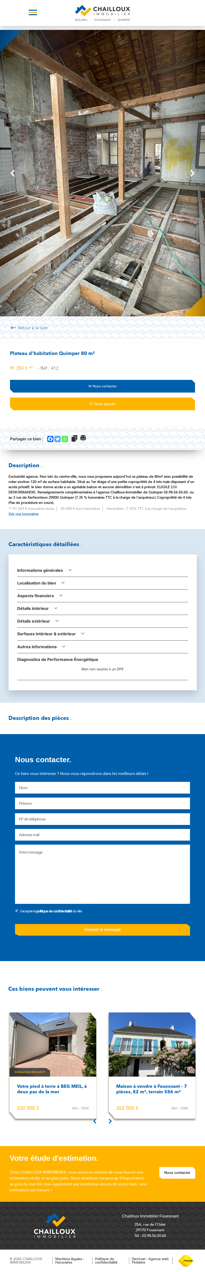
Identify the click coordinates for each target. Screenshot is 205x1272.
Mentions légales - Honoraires (69, 1261)
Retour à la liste (29, 328)
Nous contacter (102, 386)
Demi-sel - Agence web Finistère (150, 1261)
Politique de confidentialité (106, 1261)
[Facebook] (50, 439)
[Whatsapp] (65, 439)
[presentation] (12, 173)
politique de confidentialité (54, 911)
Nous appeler (102, 404)
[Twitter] (57, 439)
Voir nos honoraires (23, 514)
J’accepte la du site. (51, 911)
